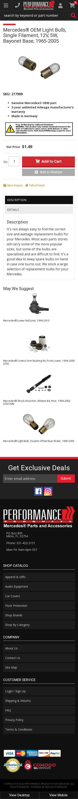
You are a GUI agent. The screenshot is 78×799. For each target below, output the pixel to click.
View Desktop (19, 795)
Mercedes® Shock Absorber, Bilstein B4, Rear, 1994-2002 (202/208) (36, 402)
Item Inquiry (15, 185)
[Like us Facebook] (38, 491)
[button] (39, 15)
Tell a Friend (37, 185)
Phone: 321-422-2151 (20, 543)
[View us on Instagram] (48, 491)
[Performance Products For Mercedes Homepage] (39, 5)
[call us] (17, 5)
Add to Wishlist (51, 172)
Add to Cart (52, 161)
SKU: (6, 94)
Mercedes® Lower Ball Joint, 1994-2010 (26, 320)
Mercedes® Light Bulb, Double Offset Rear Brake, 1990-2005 (38, 441)
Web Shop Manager (56, 786)
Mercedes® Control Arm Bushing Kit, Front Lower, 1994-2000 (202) (39, 362)
